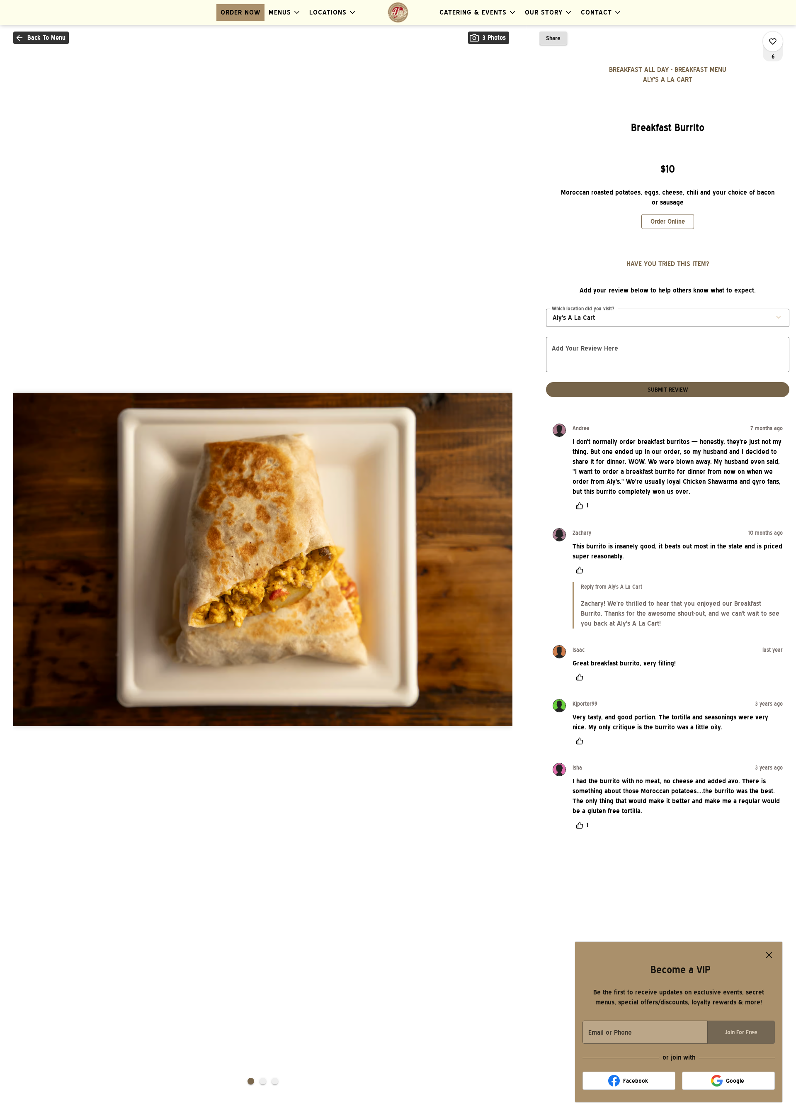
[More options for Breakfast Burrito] (773, 41)
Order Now (240, 12)
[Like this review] (582, 570)
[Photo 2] (263, 1081)
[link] (667, 221)
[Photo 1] (251, 1081)
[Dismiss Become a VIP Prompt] (769, 955)
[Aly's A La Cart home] (398, 12)
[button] (285, 12)
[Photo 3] (275, 1081)
